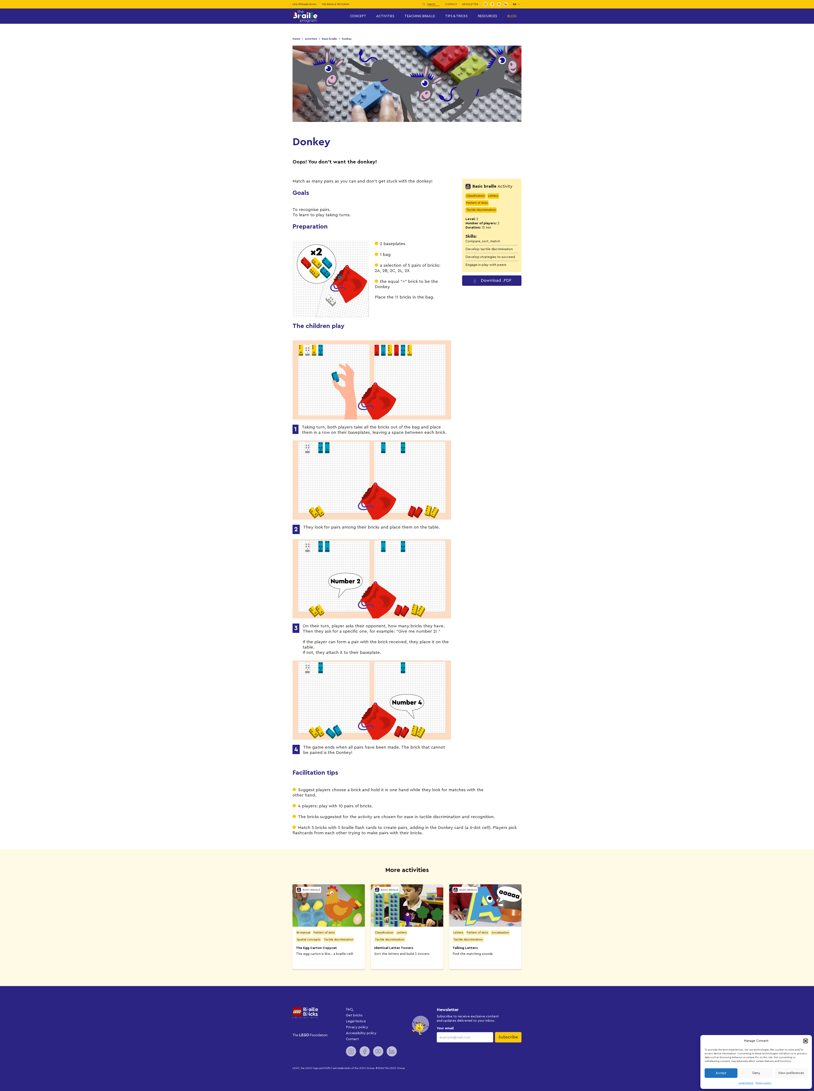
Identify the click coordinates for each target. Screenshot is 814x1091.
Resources (487, 16)
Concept (358, 16)
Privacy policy (763, 1083)
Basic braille (329, 39)
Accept (721, 1073)
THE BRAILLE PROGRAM (335, 4)
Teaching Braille (419, 16)
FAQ (349, 1009)
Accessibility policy (361, 1033)
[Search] (423, 4)
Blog (511, 16)
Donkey (347, 39)
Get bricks (354, 1015)
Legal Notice (746, 1083)
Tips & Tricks (456, 16)
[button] (805, 1041)
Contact (451, 4)
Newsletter (470, 4)
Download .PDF (496, 280)
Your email (445, 1028)
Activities (385, 16)
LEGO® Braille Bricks (304, 4)
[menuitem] (485, 4)
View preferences (791, 1073)
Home (296, 39)
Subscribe (508, 1037)
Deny (756, 1073)
